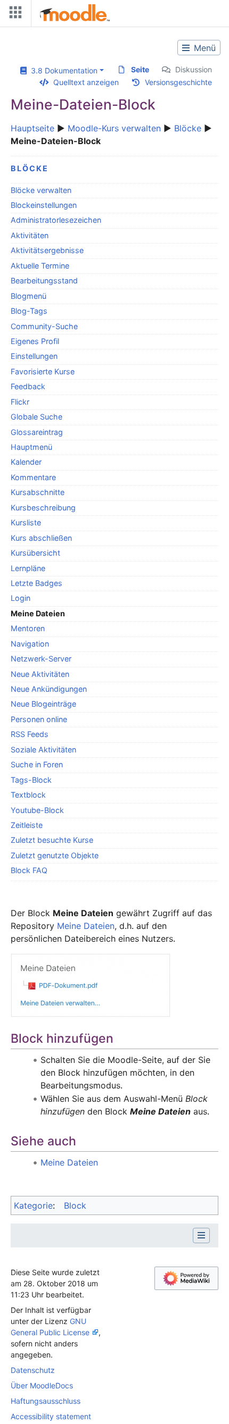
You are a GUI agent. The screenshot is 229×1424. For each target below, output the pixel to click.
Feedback (28, 386)
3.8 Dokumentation (62, 70)
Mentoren (28, 628)
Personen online (39, 719)
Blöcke (187, 128)
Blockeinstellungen (44, 205)
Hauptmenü (31, 446)
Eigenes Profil (35, 341)
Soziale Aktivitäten (43, 749)
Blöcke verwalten (41, 190)
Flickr (20, 401)
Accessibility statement (51, 1416)
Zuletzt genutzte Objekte (55, 855)
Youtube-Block (37, 810)
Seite (140, 69)
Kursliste (26, 522)
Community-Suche (44, 326)
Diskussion (193, 69)
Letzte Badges (36, 583)
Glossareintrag (37, 432)
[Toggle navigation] (13, 14)
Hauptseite (32, 128)
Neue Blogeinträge (43, 703)
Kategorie (33, 1205)
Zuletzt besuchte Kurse (52, 839)
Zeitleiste (27, 825)
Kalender (26, 461)
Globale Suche (36, 416)
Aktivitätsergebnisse (47, 250)
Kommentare (33, 477)
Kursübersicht (35, 552)
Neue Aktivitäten (40, 674)
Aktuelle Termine (40, 265)
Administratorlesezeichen (56, 219)
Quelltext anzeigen (86, 82)
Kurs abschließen (41, 537)
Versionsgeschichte (178, 82)
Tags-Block (31, 779)
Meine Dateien (85, 925)
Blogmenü (28, 295)
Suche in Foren (37, 764)
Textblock (28, 794)
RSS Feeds (29, 734)
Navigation (30, 643)
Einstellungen (34, 356)
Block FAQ (29, 870)
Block (75, 1205)
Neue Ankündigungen (49, 688)
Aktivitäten (29, 235)
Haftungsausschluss (45, 1400)
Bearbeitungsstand (44, 280)
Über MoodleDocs (42, 1385)
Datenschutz (33, 1370)
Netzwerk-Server (41, 658)
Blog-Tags (29, 310)
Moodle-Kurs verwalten (114, 128)
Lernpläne (28, 568)
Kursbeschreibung (43, 507)
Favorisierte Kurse (43, 371)
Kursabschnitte (37, 492)
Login (20, 597)
